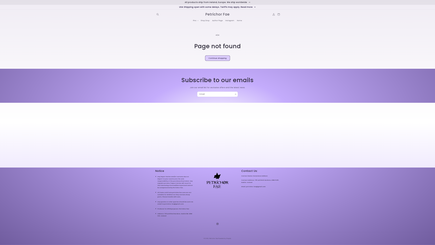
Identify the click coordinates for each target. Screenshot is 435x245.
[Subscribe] (235, 94)
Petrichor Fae (213, 238)
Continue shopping (218, 58)
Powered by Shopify (224, 238)
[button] (157, 14)
